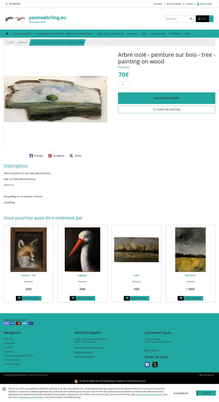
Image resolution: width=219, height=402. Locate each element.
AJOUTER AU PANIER (166, 98)
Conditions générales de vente (19, 355)
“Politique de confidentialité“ (30, 397)
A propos (9, 351)
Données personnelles (84, 356)
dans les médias (12, 359)
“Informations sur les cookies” (149, 394)
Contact (189, 3)
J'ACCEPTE (206, 393)
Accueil (10, 42)
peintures (22, 42)
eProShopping (106, 381)
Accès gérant (207, 375)
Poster (77, 155)
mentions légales (13, 364)
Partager (38, 155)
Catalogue (10, 343)
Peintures (124, 67)
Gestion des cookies (83, 352)
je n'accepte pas (180, 393)
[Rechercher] (191, 19)
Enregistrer (58, 155)
